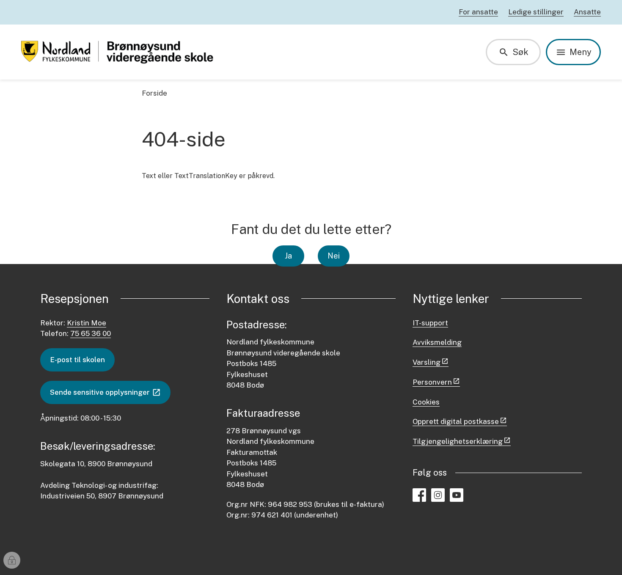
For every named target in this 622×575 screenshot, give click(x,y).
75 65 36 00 (90, 333)
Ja (288, 255)
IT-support (430, 323)
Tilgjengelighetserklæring (458, 441)
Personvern (432, 382)
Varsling (426, 362)
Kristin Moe (86, 323)
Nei (334, 255)
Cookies (426, 402)
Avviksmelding (437, 342)
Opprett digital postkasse (456, 421)
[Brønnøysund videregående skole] (119, 52)
